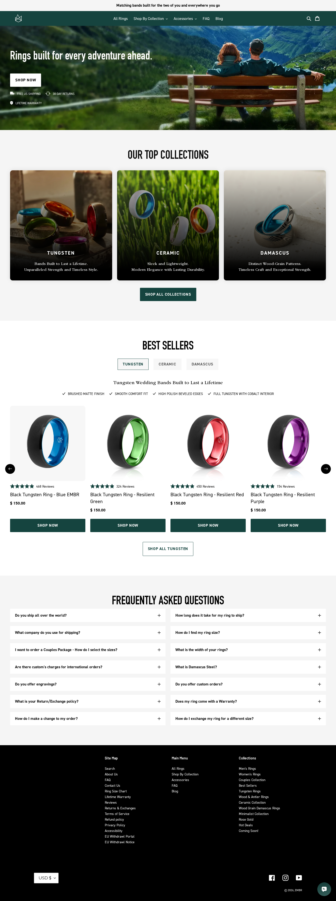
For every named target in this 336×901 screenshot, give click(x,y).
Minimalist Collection (254, 814)
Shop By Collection (185, 774)
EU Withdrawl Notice (120, 842)
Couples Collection (252, 780)
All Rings (178, 768)
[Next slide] (326, 469)
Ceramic (167, 364)
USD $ (45, 877)
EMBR (298, 890)
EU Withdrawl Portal (120, 836)
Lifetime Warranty (118, 797)
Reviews (111, 802)
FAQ (107, 780)
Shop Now (47, 525)
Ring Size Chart (116, 791)
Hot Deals (246, 825)
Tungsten (133, 364)
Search (110, 768)
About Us (111, 774)
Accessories (180, 780)
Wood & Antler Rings (254, 797)
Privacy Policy (115, 825)
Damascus (202, 364)
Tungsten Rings (250, 791)
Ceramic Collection (252, 802)
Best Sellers (248, 785)
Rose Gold (246, 819)
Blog (175, 791)
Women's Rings (250, 774)
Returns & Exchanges (120, 808)
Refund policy (114, 819)
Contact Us (112, 785)
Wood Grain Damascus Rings (259, 808)
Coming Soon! (248, 830)
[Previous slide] (10, 469)
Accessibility (113, 830)
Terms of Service (117, 814)
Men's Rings (247, 768)
